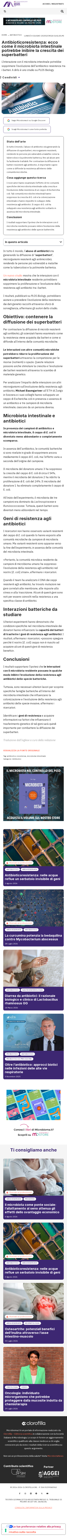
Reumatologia (32, 1323)
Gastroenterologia (32, 990)
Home (4, 35)
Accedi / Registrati (53, 4)
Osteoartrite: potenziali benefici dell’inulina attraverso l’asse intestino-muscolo (30, 1332)
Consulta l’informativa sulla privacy (33, 1507)
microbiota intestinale (36, 756)
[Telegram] (36, 1493)
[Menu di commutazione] (5, 11)
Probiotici (12, 1054)
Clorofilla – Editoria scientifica (18, 1434)
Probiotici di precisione (19, 1059)
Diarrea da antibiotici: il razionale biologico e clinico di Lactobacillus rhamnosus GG (31, 999)
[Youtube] (47, 1493)
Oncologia (12, 1387)
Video (24, 1387)
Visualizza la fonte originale (21, 750)
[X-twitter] (42, 1493)
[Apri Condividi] (19, 77)
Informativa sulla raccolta (20, 1532)
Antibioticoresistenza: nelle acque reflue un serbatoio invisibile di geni (32, 877)
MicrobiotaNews (55, 1456)
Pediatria (29, 1199)
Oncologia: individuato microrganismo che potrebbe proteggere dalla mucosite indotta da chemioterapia (33, 1398)
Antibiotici (16, 35)
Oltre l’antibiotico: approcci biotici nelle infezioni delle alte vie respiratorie (31, 1068)
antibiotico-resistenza (16, 756)
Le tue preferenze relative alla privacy (37, 1526)
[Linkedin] (31, 1493)
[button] (62, 11)
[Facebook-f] (20, 1493)
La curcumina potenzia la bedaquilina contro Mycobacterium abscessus (33, 937)
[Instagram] (25, 1493)
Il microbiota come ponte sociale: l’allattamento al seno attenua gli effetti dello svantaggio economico (32, 1208)
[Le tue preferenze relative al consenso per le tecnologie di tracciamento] (6, 1530)
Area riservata (29, 869)
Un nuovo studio (12, 275)
